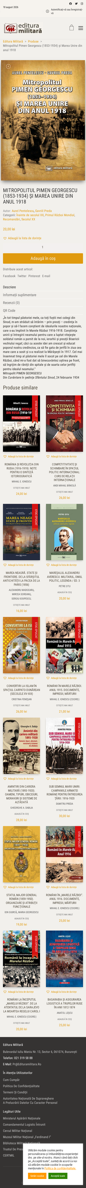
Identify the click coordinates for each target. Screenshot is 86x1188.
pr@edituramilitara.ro (27, 1064)
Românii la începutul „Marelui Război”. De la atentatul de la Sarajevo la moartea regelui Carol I (21, 1005)
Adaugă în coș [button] (64, 592)
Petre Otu (64, 586)
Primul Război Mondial (59, 215)
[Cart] (71, 28)
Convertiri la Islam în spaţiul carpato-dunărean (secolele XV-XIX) (21, 690)
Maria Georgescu (28, 912)
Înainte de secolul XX (30, 215)
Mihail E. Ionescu (21, 481)
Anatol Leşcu (64, 1012)
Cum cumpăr (11, 1080)
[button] (22, 238)
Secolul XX (28, 219)
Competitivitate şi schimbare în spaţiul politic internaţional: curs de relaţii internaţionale (64, 472)
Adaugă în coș (43, 258)
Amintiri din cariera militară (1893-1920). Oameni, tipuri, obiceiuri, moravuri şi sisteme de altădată (21, 794)
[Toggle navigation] (80, 28)
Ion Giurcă (11, 912)
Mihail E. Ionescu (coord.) (64, 699)
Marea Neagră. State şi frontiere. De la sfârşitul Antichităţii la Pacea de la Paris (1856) (21, 578)
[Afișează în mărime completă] (8, 66)
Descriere (9, 287)
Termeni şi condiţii (15, 1092)
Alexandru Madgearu (21, 589)
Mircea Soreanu (21, 594)
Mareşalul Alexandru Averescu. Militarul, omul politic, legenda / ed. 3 (64, 576)
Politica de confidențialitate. (60, 1168)
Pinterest (34, 276)
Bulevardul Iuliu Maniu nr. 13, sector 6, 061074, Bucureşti (40, 1052)
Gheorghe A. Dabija (21, 807)
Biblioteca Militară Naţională (21, 1143)
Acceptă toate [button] (58, 1175)
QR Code (9, 310)
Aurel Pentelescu (23, 211)
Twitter (21, 276)
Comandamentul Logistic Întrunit (24, 1124)
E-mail (46, 276)
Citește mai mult (21, 488)
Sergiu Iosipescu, (21, 598)
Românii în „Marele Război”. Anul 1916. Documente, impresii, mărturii (64, 899)
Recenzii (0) (11, 303)
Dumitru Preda (64, 803)
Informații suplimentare (19, 295)
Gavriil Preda (43, 211)
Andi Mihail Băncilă (64, 485)
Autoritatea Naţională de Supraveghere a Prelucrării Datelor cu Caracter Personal (30, 1101)
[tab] (43, 287)
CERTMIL (8, 1155)
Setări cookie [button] (37, 1175)
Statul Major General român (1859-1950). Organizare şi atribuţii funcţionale (21, 901)
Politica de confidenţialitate (21, 1086)
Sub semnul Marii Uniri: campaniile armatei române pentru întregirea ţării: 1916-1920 (65, 792)
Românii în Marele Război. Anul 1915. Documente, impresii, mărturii (64, 690)
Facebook (9, 276)
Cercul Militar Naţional (17, 1131)
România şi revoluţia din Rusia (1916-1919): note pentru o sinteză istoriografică (22, 470)
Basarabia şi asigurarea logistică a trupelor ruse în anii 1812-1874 (64, 1003)
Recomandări (11, 219)
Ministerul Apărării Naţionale (21, 1118)
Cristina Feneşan (22, 699)
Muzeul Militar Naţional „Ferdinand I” (27, 1137)
